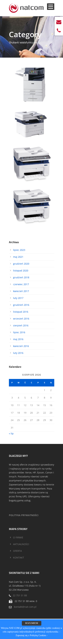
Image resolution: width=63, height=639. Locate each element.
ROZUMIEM (31, 623)
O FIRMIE (18, 537)
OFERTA (17, 550)
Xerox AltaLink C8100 (32, 80)
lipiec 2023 (19, 250)
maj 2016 (18, 339)
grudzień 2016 (21, 304)
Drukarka (34, 85)
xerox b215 (43, 127)
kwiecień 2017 (21, 291)
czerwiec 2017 (21, 284)
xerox (38, 88)
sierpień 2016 (20, 325)
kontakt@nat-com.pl (25, 606)
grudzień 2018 (21, 277)
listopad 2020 (20, 270)
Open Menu (50, 6)
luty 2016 (18, 352)
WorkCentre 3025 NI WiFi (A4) (31, 164)
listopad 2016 (20, 311)
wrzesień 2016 (21, 318)
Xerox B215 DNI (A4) (31, 119)
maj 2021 (18, 256)
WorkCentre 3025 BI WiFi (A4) (31, 206)
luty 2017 (18, 298)
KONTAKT (18, 557)
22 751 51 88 (20, 595)
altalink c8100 (22, 85)
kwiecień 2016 (21, 346)
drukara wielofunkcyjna (26, 124)
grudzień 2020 (21, 263)
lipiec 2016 (19, 332)
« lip (11, 433)
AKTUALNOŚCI (21, 544)
